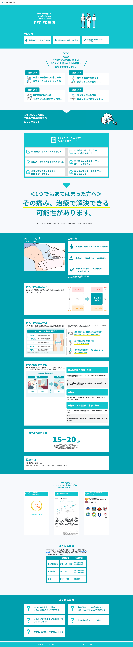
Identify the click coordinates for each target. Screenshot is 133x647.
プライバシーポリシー (89, 645)
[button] (44, 608)
